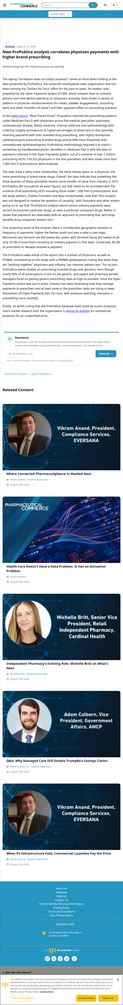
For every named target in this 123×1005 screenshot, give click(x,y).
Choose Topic (58, 14)
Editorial (62, 896)
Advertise (61, 892)
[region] (61, 990)
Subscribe (104, 353)
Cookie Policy (47, 991)
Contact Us (61, 900)
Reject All (108, 998)
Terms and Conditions (61, 911)
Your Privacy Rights (61, 915)
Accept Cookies (86, 998)
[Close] (117, 979)
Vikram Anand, (18, 479)
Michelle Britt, (17, 673)
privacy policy (67, 360)
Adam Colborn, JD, (19, 766)
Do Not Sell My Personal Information (61, 904)
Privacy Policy (61, 907)
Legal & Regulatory (41, 373)
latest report (19, 116)
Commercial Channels (15, 373)
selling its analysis (78, 311)
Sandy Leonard (18, 576)
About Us (61, 888)
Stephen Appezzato (37, 479)
